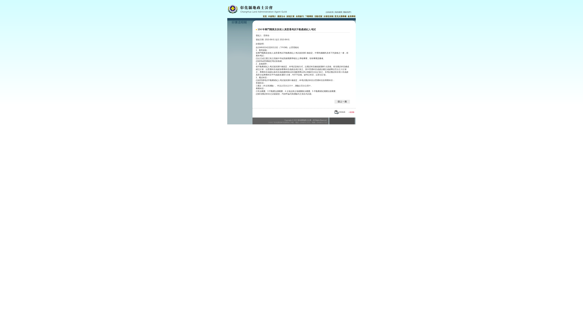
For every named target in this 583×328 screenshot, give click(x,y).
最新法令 (281, 16)
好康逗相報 (329, 16)
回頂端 (352, 112)
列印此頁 (342, 112)
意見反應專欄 (340, 16)
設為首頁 (330, 12)
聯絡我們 (347, 12)
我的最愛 (338, 12)
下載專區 (309, 16)
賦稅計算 (291, 16)
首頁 (265, 16)
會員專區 (352, 16)
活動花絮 (318, 16)
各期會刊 (300, 16)
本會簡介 (272, 16)
